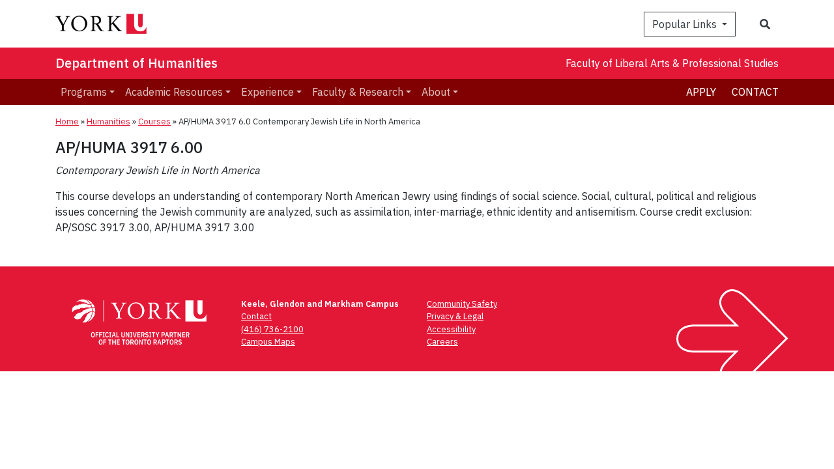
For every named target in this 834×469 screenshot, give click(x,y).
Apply (701, 91)
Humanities (108, 121)
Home (67, 121)
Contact (755, 91)
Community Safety (462, 303)
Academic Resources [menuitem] (174, 91)
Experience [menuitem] (267, 91)
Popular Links (685, 24)
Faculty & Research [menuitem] (357, 91)
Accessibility (451, 329)
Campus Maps (268, 341)
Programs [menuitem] (84, 91)
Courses (154, 121)
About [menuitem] (436, 91)
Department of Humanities (136, 63)
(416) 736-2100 (272, 329)
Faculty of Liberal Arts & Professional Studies (672, 63)
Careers (442, 341)
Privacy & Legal (455, 316)
